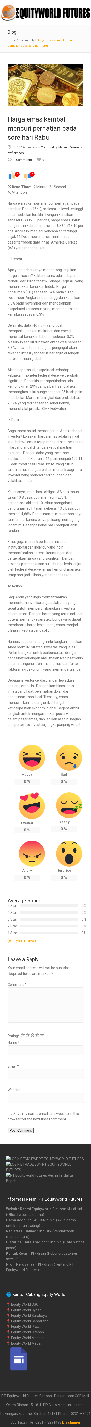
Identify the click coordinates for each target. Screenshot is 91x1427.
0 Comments (23, 160)
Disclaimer (71, 1422)
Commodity (26, 40)
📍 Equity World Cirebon (25, 1332)
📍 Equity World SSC (22, 1304)
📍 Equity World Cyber (23, 1310)
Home (12, 40)
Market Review (68, 147)
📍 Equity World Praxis (23, 1327)
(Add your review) (22, 941)
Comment (17, 985)
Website (14, 1090)
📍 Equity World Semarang (27, 1321)
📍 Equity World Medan (24, 1343)
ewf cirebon (16, 153)
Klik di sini (74, 1209)
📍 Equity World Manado (25, 1338)
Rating (14, 1036)
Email (13, 1066)
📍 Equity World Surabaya (26, 1316)
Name (14, 1043)
